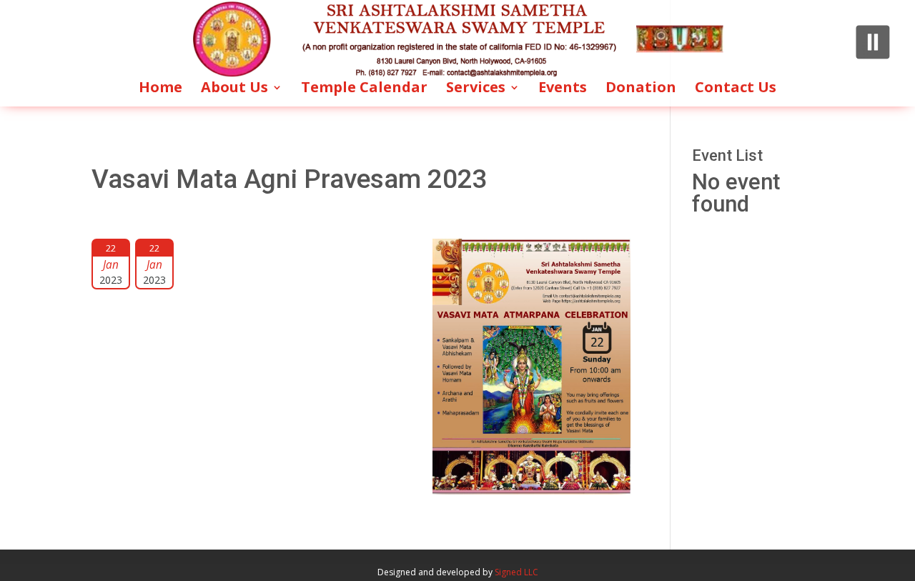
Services (475, 89)
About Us (234, 89)
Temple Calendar (364, 89)
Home (160, 89)
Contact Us (735, 89)
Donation (640, 89)
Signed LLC (516, 572)
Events (562, 89)
